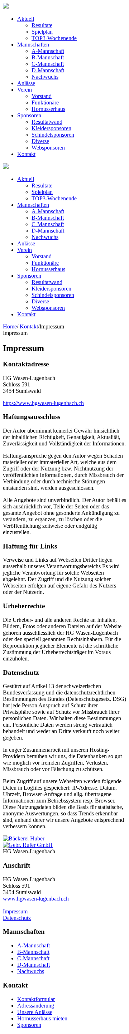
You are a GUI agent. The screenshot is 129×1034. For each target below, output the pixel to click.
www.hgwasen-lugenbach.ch (36, 899)
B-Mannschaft (33, 952)
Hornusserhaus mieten (42, 1018)
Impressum (15, 911)
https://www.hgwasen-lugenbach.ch (43, 403)
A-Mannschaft (33, 945)
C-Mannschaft (33, 958)
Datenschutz (17, 918)
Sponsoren (29, 1025)
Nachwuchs (30, 971)
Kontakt (29, 326)
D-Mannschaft (33, 965)
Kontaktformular (36, 999)
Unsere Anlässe (34, 1012)
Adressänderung (35, 1006)
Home (10, 326)
